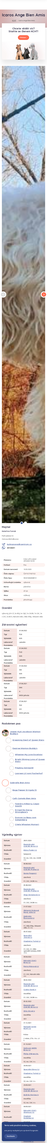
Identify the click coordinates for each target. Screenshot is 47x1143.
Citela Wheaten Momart (27, 824)
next (44, 294)
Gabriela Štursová (29, 917)
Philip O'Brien (31, 1054)
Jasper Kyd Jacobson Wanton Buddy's (25, 733)
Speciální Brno (31, 1069)
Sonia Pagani (30, 873)
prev (3, 294)
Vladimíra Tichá (32, 941)
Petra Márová (31, 966)
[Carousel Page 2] (25, 523)
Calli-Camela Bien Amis (24, 798)
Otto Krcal (29, 1011)
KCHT (14, 20)
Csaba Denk (30, 990)
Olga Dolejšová (32, 895)
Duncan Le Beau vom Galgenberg (25, 818)
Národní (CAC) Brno (30, 961)
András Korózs (31, 1095)
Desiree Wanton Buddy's (25, 748)
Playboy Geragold (24, 768)
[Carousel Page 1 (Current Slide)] (21, 523)
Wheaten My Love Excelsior (29, 754)
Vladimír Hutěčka (29, 1117)
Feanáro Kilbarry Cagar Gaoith (27, 805)
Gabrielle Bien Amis (20, 783)
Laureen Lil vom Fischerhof (29, 773)
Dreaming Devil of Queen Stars (28, 740)
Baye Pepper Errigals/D (25, 790)
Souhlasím (11, 1136)
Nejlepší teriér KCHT (30, 1027)
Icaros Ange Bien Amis (27, 20)
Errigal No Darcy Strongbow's (23, 811)
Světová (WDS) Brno (30, 1049)
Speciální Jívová (28, 936)
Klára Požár (30, 850)
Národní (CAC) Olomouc (30, 1111)
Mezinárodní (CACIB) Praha (31, 868)
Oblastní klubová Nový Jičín (31, 911)
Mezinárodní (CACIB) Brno (31, 845)
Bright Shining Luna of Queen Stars (30, 760)
